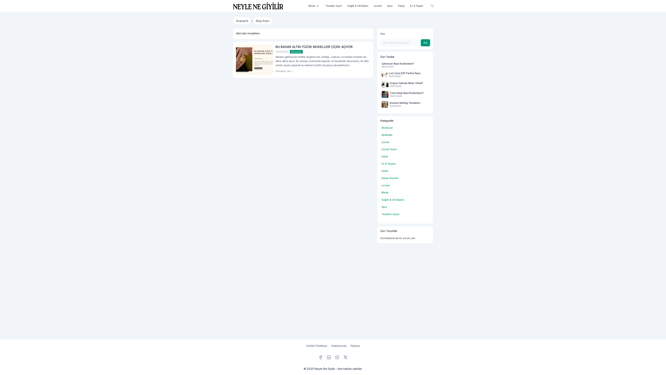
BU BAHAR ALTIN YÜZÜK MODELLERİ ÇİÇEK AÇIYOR (314, 47)
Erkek (385, 156)
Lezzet (386, 185)
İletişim (355, 346)
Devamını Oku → (285, 71)
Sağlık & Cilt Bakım (393, 199)
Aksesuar (296, 51)
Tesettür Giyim (390, 214)
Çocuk (385, 142)
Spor (384, 206)
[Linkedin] (328, 357)
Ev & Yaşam (389, 163)
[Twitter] (345, 357)
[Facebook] (320, 357)
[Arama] (432, 5)
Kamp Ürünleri (390, 178)
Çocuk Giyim (389, 149)
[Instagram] (337, 357)
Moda (385, 192)
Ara (382, 33)
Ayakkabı (387, 134)
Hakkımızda (339, 346)
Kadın (385, 170)
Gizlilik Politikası (316, 346)
